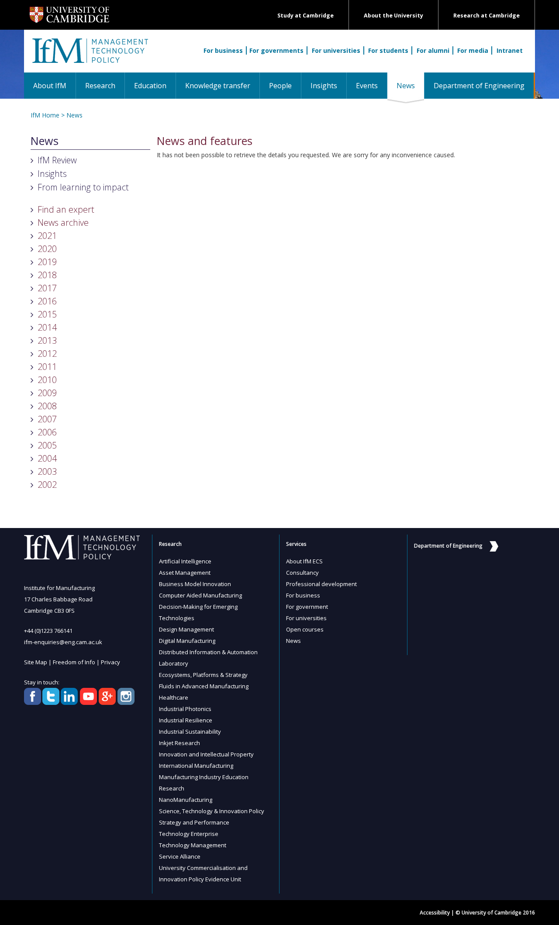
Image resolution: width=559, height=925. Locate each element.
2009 (47, 393)
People (280, 85)
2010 (47, 380)
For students (388, 50)
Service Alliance (179, 856)
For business (223, 50)
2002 (47, 484)
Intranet (510, 50)
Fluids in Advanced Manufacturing (203, 686)
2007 (47, 419)
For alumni (433, 50)
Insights (324, 85)
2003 (47, 471)
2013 (47, 340)
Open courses (305, 629)
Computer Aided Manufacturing (200, 595)
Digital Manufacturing (187, 641)
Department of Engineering (479, 85)
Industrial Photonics (185, 709)
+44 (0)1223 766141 (48, 631)
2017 (47, 288)
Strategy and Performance (194, 822)
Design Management (186, 629)
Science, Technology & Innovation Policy (211, 811)
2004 (47, 458)
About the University (393, 15)
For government (307, 607)
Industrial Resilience (185, 720)
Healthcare (173, 697)
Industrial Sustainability (190, 731)
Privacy (110, 662)
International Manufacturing (196, 766)
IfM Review (57, 160)
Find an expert (66, 209)
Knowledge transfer (217, 85)
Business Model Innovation (195, 584)
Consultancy (302, 572)
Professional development (321, 584)
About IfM (49, 85)
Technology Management (192, 845)
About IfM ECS (304, 561)
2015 (47, 314)
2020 (47, 249)
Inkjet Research (179, 743)
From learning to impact (83, 187)
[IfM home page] (89, 55)
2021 (47, 236)
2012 (47, 353)
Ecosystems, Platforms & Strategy (203, 675)
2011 (47, 367)
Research (100, 85)
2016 (47, 301)
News (410, 85)
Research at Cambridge (486, 15)
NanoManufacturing (185, 800)
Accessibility (435, 912)
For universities (336, 50)
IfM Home (45, 115)
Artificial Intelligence (185, 561)
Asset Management (184, 572)
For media (472, 50)
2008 (47, 406)
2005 (47, 445)
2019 (47, 262)
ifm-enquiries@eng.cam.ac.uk (63, 642)
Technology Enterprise (188, 834)
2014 (47, 327)
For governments (276, 50)
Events (367, 85)
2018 (47, 275)
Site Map (35, 662)
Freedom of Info (74, 662)
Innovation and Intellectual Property (206, 754)
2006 (47, 432)
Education (150, 85)
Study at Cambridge (305, 15)
